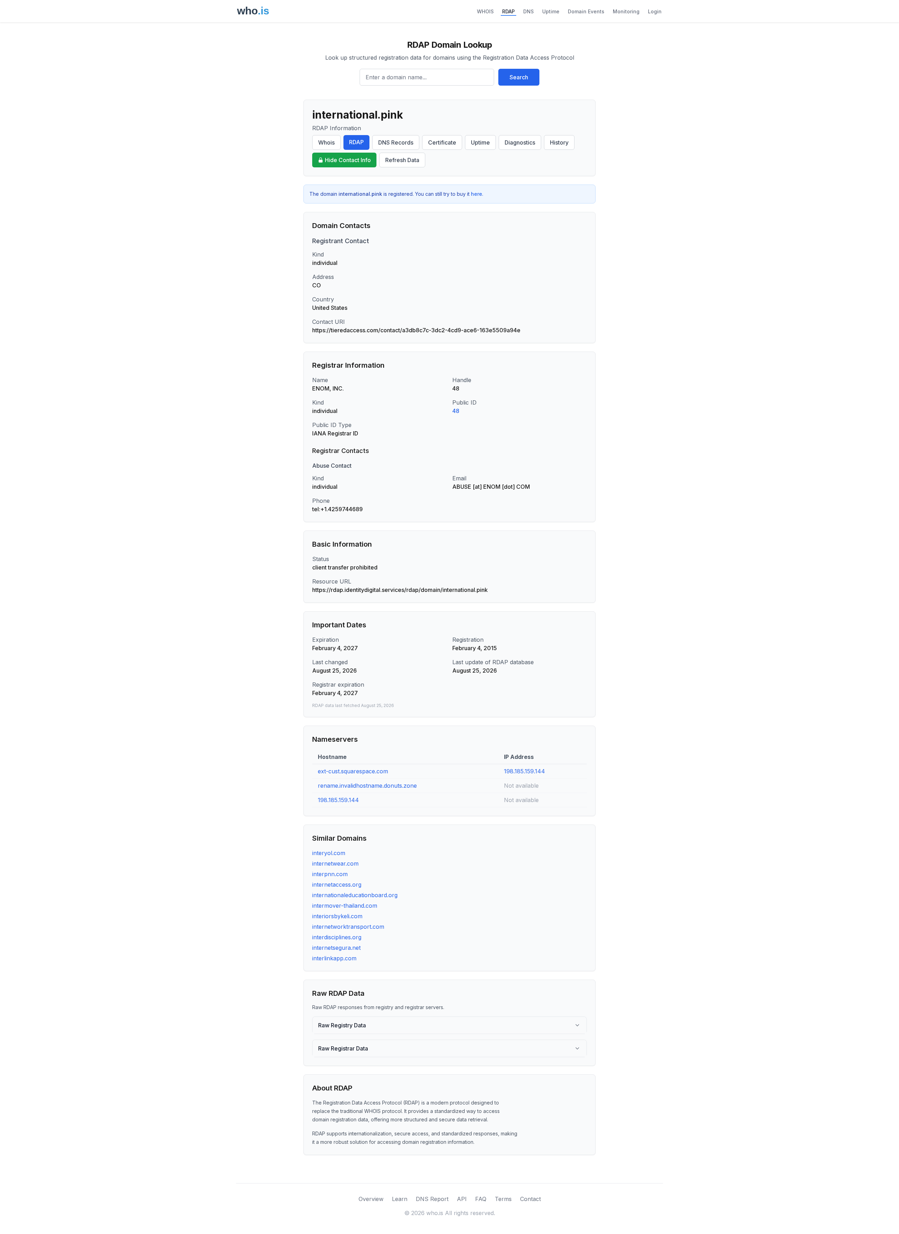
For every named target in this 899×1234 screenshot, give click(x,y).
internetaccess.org (336, 884)
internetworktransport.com (348, 926)
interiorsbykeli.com (337, 916)
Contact (530, 1198)
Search (519, 77)
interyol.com (328, 852)
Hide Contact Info (348, 160)
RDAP (508, 11)
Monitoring (626, 11)
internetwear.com (335, 863)
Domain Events (586, 11)
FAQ (480, 1198)
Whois (326, 142)
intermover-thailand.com (344, 905)
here (476, 194)
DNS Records (395, 142)
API (462, 1198)
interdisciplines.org (336, 937)
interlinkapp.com (334, 958)
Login (655, 11)
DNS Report (432, 1198)
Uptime (550, 11)
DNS (528, 11)
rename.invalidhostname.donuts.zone (367, 785)
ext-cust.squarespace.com (353, 771)
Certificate (442, 142)
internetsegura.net (336, 947)
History (559, 142)
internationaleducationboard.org (355, 895)
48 (455, 410)
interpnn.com (330, 874)
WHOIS (485, 11)
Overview (371, 1198)
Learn (399, 1198)
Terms (503, 1198)
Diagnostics (520, 142)
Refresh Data (402, 160)
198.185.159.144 (524, 771)
